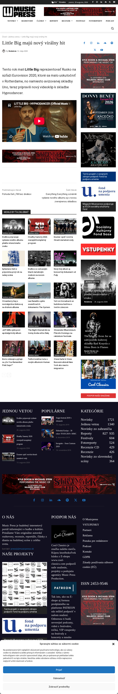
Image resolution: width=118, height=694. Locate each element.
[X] (110, 2)
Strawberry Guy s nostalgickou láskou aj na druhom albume (12, 304)
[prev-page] (4, 375)
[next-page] (9, 375)
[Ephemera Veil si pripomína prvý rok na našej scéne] (13, 259)
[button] (113, 644)
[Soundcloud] (105, 2)
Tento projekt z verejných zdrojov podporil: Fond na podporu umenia (20, 610)
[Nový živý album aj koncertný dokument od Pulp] (65, 259)
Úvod (4, 36)
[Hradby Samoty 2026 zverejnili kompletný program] (39, 226)
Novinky (89, 331)
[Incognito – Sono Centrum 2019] (47, 446)
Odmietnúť (59, 678)
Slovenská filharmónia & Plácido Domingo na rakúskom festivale (65, 333)
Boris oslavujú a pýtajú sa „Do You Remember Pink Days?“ (12, 362)
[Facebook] (92, 2)
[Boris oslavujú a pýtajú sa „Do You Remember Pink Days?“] (13, 349)
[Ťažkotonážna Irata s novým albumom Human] (39, 349)
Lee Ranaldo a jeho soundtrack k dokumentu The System (39, 304)
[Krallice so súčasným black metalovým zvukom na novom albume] (39, 259)
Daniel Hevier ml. (91, 351)
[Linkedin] (101, 2)
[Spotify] (112, 43)
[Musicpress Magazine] (21, 12)
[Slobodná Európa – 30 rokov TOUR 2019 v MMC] (47, 433)
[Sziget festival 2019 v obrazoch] (47, 420)
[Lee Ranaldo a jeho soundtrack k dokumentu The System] (39, 291)
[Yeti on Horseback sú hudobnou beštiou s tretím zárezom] (65, 291)
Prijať (59, 669)
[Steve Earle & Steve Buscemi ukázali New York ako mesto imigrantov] (65, 349)
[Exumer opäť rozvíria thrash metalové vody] (65, 226)
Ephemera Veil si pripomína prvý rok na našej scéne (12, 272)
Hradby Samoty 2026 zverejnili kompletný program (37, 240)
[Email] (46, 59)
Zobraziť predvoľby (59, 686)
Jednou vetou (14, 36)
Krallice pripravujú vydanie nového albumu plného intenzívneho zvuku (26, 422)
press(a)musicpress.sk (22, 549)
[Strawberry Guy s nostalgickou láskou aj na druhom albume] (13, 291)
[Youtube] (114, 2)
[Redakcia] (4, 51)
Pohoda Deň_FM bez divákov (16, 194)
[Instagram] (97, 2)
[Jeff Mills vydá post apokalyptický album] (13, 320)
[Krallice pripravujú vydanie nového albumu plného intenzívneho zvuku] (13, 226)
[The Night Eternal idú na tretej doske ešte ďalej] (39, 320)
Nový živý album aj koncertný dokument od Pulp (65, 272)
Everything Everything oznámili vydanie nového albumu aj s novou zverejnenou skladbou (59, 198)
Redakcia (12, 51)
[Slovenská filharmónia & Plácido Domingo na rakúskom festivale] (65, 320)
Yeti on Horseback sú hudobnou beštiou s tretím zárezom (64, 304)
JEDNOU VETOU (17, 411)
